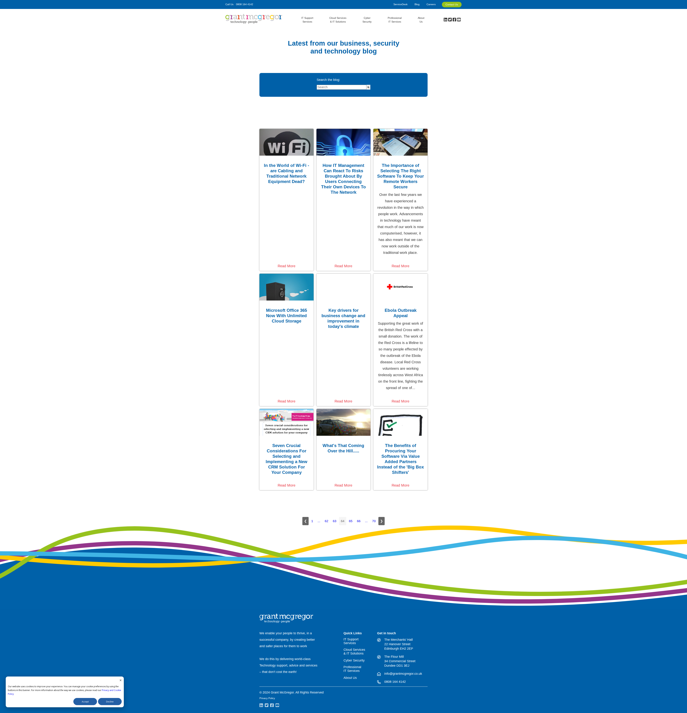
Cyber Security (354, 660)
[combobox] (341, 87)
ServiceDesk (400, 4)
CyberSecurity (367, 19)
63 (334, 521)
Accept (85, 701)
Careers (431, 4)
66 (358, 521)
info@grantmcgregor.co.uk (403, 673)
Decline (110, 701)
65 (350, 521)
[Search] (368, 87)
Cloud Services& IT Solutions (337, 19)
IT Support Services (351, 641)
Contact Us (451, 4)
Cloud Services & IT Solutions (354, 651)
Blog (417, 4)
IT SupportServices (307, 19)
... (319, 521)
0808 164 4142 (244, 4)
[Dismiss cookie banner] (121, 680)
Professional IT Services (352, 669)
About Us (421, 19)
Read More (286, 266)
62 (326, 521)
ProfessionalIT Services (395, 19)
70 (374, 521)
